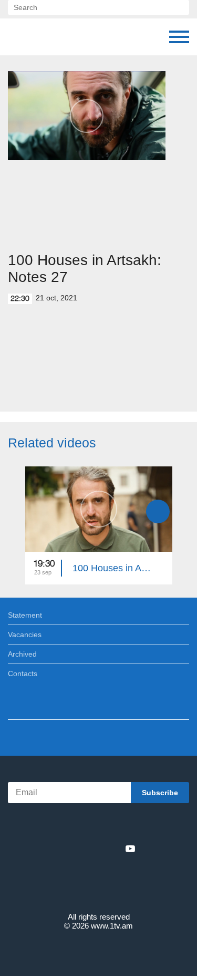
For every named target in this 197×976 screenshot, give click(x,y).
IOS (69, 825)
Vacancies (25, 634)
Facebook (62, 848)
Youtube (130, 848)
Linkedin (95, 848)
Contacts (22, 673)
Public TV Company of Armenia (18, 36)
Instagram (113, 848)
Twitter (77, 848)
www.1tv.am (112, 925)
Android (128, 825)
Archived (22, 654)
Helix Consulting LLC (99, 950)
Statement (25, 615)
